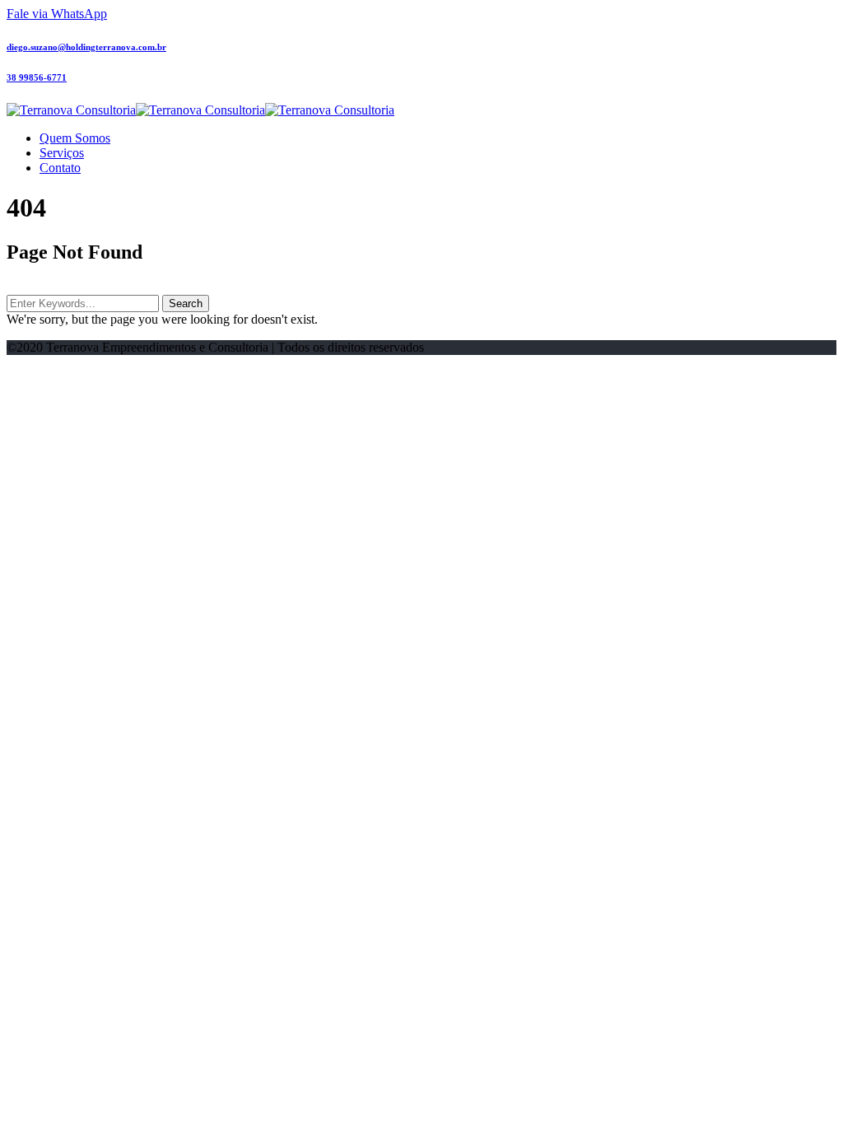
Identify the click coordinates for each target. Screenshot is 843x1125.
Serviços (62, 153)
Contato (60, 168)
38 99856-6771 (37, 77)
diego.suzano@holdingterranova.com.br (86, 47)
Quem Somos (75, 138)
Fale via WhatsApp (57, 14)
